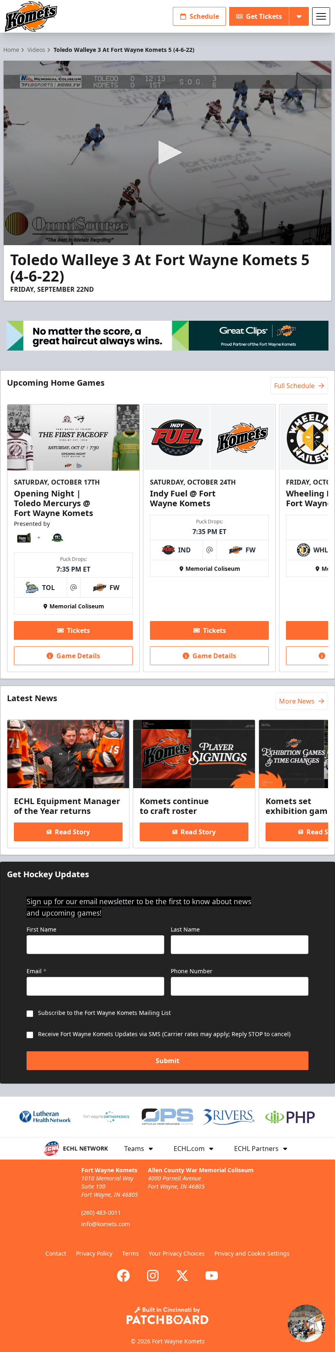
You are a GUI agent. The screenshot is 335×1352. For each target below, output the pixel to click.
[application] (167, 153)
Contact (55, 1253)
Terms (130, 1253)
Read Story (72, 831)
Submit (167, 1060)
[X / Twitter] (182, 1275)
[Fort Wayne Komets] (31, 16)
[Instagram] (152, 1275)
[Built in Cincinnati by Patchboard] (167, 1315)
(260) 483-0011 (101, 1212)
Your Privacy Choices (177, 1253)
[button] (167, 152)
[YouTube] (211, 1275)
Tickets (78, 630)
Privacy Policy (94, 1253)
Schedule (204, 16)
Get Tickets (264, 16)
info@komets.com (105, 1224)
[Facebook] (123, 1275)
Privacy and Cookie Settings (252, 1253)
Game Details (78, 655)
